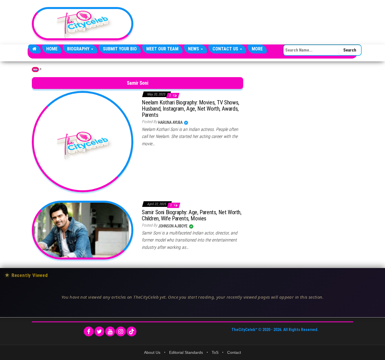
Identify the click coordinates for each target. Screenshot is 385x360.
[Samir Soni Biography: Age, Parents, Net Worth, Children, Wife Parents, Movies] (82, 229)
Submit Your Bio (120, 49)
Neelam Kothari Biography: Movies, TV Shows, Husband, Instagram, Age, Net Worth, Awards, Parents (190, 108)
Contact (234, 352)
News (194, 49)
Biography (78, 49)
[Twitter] (99, 331)
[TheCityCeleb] (34, 48)
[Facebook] (89, 331)
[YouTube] (110, 331)
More (257, 49)
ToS (215, 352)
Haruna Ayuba (170, 122)
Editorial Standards (186, 352)
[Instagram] (121, 331)
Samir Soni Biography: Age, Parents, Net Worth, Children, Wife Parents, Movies (192, 215)
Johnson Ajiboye (173, 226)
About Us (152, 352)
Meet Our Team (162, 49)
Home (51, 49)
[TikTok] (131, 331)
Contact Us (226, 49)
